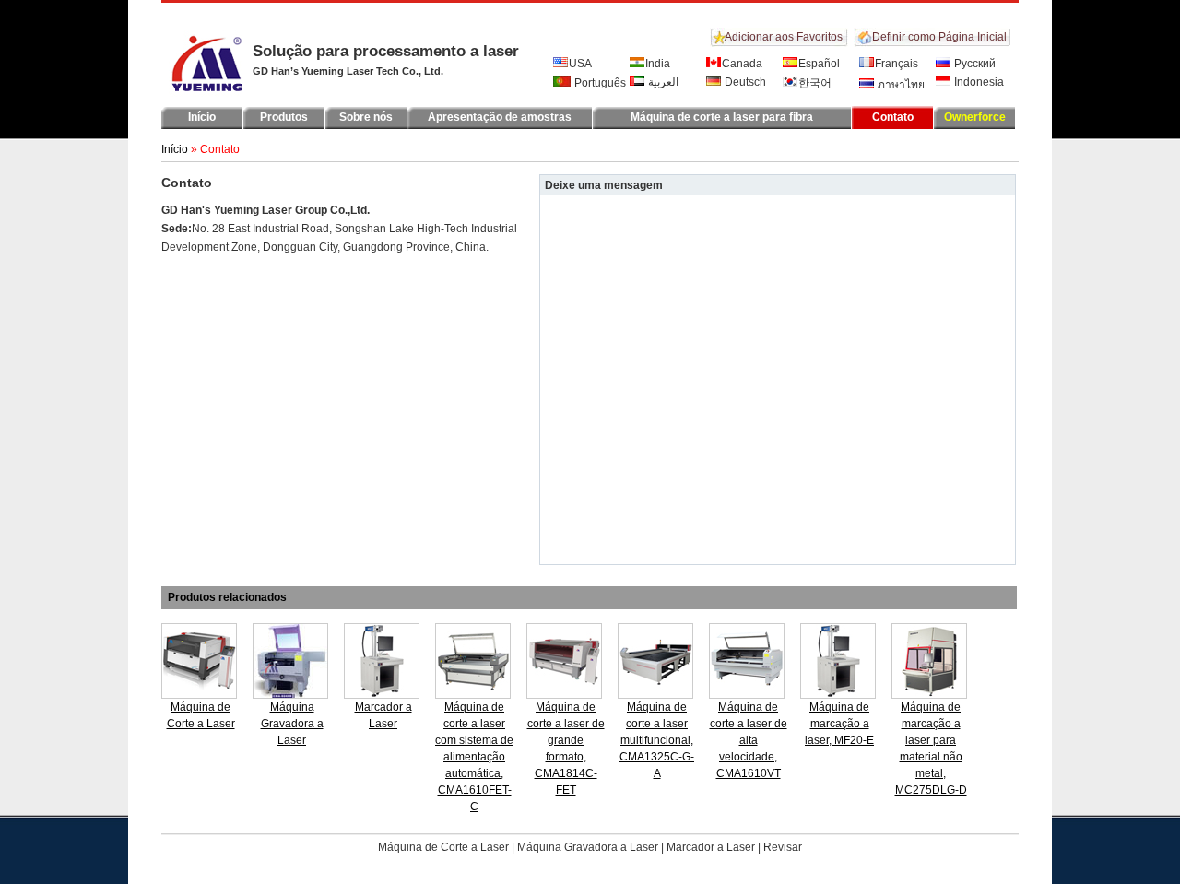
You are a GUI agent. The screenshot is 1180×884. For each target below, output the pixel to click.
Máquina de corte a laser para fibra (722, 117)
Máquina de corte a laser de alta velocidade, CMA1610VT (748, 740)
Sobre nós (366, 117)
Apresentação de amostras (500, 117)
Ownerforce (975, 117)
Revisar (782, 847)
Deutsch (744, 82)
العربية (661, 82)
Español (819, 63)
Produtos (284, 117)
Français (896, 63)
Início (202, 117)
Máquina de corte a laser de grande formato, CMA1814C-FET (566, 748)
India (657, 63)
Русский (973, 63)
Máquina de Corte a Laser (201, 715)
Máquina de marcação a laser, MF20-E (839, 724)
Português (599, 83)
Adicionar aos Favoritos (784, 36)
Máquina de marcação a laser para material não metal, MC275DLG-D (931, 748)
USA (580, 63)
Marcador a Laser (383, 715)
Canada (742, 63)
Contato (893, 117)
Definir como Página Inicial (939, 36)
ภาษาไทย (900, 84)
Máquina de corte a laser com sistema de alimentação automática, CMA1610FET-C (474, 757)
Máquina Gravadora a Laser (292, 724)
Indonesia (977, 82)
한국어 (815, 83)
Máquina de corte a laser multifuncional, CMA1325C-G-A (657, 740)
